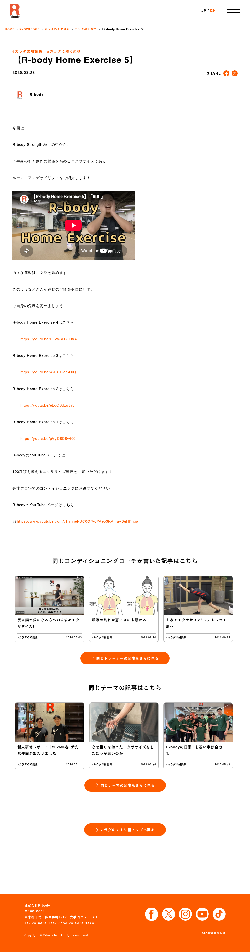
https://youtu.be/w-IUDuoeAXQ (48, 372)
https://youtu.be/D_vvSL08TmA (48, 339)
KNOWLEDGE (29, 29)
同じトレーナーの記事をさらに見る (127, 658)
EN (213, 10)
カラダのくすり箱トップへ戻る (127, 829)
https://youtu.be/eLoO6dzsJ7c (47, 405)
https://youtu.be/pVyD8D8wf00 (48, 439)
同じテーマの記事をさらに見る (127, 785)
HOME (9, 29)
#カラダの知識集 (27, 51)
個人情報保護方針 (214, 932)
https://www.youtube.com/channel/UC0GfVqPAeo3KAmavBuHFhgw (78, 521)
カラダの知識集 (86, 29)
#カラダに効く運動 (64, 51)
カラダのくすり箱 (57, 29)
